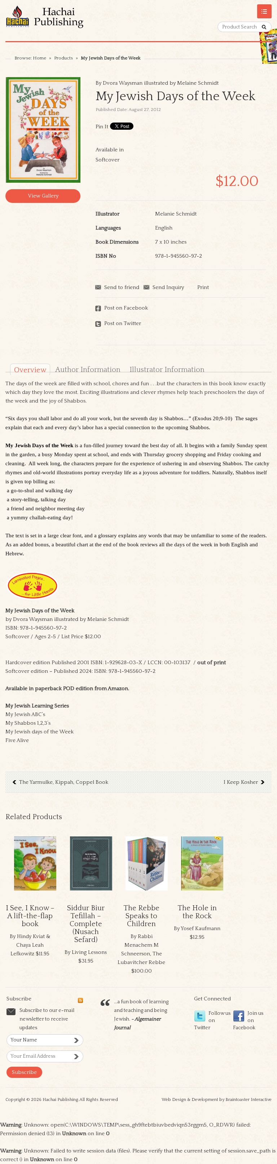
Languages (108, 228)
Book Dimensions (117, 242)
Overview (30, 370)
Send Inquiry (168, 287)
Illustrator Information (167, 370)
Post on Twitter (122, 323)
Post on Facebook (126, 308)
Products (63, 58)
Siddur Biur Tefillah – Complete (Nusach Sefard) (86, 924)
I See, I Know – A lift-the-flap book (30, 916)
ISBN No (106, 256)
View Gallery (43, 196)
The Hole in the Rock (197, 912)
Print (203, 287)
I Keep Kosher (241, 782)
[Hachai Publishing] (71, 20)
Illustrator (107, 214)
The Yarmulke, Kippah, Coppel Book (63, 782)
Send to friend (121, 287)
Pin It (102, 127)
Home (39, 58)
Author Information (87, 370)
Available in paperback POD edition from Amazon (66, 688)
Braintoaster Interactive (248, 1099)
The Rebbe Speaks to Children (141, 916)
